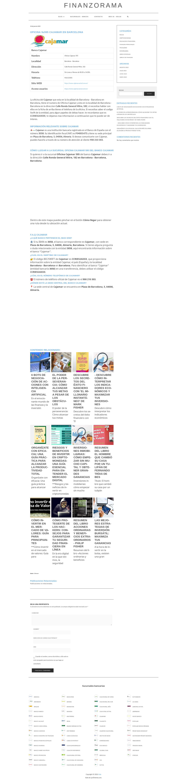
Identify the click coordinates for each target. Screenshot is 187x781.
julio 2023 (123, 70)
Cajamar (103, 716)
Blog (60, 16)
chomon (36, 573)
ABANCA (36, 697)
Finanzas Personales (127, 44)
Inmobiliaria (124, 51)
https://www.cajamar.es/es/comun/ (76, 83)
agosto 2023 (124, 67)
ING (101, 760)
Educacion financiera (127, 41)
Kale (99, 774)
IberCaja (103, 755)
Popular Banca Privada (140, 726)
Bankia (69, 701)
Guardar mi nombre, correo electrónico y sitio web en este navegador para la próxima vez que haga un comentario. (50, 660)
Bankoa (69, 711)
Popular (135, 721)
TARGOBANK (136, 740)
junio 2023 (123, 74)
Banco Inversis (39, 745)
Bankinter (70, 706)
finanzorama (93, 5)
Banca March (38, 711)
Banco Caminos (39, 731)
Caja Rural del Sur (106, 701)
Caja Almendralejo (73, 745)
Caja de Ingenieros (73, 750)
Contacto (98, 16)
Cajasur (102, 726)
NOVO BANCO (136, 716)
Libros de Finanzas (126, 57)
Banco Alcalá (39, 721)
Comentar (35, 613)
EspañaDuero (104, 740)
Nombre (36, 629)
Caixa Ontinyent (72, 740)
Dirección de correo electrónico (45, 638)
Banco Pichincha (40, 755)
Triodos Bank (137, 745)
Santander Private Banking (142, 735)
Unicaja (135, 755)
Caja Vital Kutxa (105, 711)
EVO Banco (103, 745)
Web (34, 647)
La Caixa (135, 701)
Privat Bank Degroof (139, 731)
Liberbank (135, 711)
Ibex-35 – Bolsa (115, 16)
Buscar (121, 90)
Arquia (36, 706)
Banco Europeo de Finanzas (44, 735)
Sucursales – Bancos (79, 16)
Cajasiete (103, 721)
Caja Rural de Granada (75, 760)
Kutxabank (136, 697)
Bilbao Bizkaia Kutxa (74, 726)
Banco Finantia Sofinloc (43, 740)
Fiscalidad (123, 47)
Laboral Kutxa (137, 706)
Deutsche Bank (105, 735)
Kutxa (102, 765)
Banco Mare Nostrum (41, 750)
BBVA (68, 721)
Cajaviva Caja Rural (106, 731)
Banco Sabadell (39, 760)
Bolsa (122, 34)
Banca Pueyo (38, 716)
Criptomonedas (125, 38)
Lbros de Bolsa (125, 54)
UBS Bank (135, 750)
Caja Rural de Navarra (75, 765)
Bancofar (70, 697)
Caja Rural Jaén (105, 706)
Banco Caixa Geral (40, 726)
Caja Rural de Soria (107, 697)
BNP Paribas (71, 731)
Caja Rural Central (74, 755)
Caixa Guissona (72, 735)
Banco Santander (40, 765)
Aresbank (37, 701)
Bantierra (70, 716)
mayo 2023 (123, 77)
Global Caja (104, 750)
